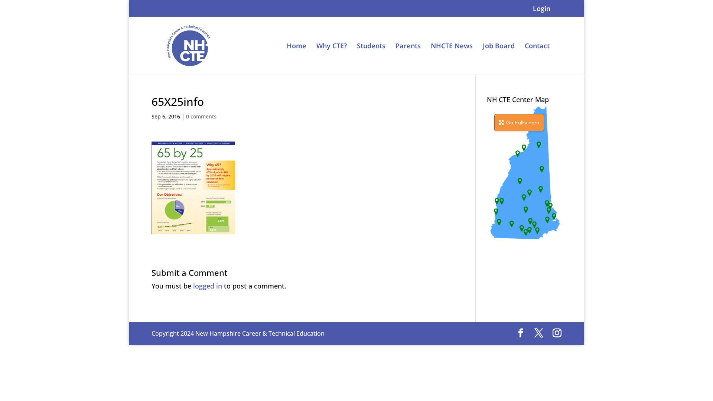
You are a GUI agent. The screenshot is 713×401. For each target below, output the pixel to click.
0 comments (201, 116)
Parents (408, 46)
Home (296, 46)
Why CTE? (331, 46)
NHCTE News (452, 46)
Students (371, 46)
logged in (207, 285)
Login (541, 9)
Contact (537, 46)
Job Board (499, 46)
